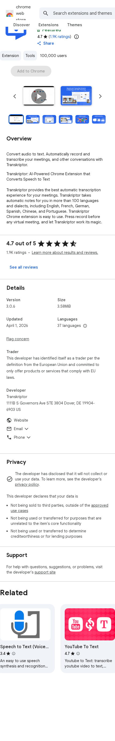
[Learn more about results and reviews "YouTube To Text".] (78, 653)
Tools (30, 55)
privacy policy (27, 484)
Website (21, 420)
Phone (19, 437)
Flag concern (17, 339)
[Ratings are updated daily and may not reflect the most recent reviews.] (76, 36)
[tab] (21, 25)
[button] (39, 96)
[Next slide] (100, 96)
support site (45, 572)
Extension (10, 55)
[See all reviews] (23, 267)
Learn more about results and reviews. (65, 252)
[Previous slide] (14, 96)
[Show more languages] (85, 326)
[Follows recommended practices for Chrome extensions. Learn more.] (38, 30)
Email (18, 428)
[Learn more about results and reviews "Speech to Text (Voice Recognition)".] (13, 653)
